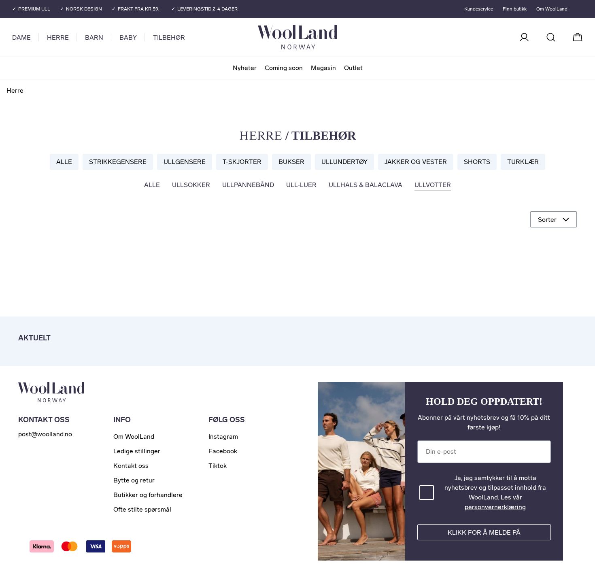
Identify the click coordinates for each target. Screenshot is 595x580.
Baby (128, 37)
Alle (64, 162)
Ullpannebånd (248, 185)
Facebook (222, 451)
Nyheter (245, 68)
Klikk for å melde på (484, 532)
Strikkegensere (118, 162)
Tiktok (217, 466)
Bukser (291, 162)
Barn (94, 37)
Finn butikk (515, 9)
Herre (58, 37)
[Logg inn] (524, 37)
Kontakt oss (131, 466)
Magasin (323, 68)
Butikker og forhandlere (148, 495)
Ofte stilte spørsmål (142, 509)
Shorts (477, 162)
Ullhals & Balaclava (365, 185)
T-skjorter (242, 162)
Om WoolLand (551, 9)
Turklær (523, 162)
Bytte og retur (134, 480)
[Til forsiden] (330, 37)
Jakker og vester (416, 162)
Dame (21, 37)
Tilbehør (169, 37)
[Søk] (551, 37)
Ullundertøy (344, 162)
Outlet (353, 68)
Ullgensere (185, 162)
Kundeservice (478, 9)
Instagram (223, 436)
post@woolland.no (45, 434)
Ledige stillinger (136, 451)
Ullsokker (191, 185)
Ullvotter (432, 185)
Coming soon (284, 68)
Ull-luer (301, 185)
